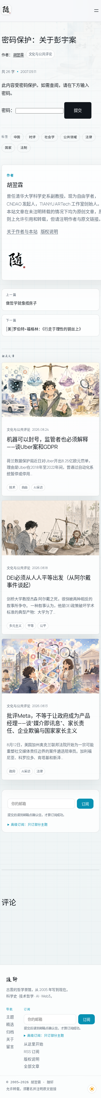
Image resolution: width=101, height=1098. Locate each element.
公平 (43, 626)
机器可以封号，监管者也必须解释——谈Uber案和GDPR (47, 442)
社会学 (50, 137)
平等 (30, 626)
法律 (88, 137)
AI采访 (38, 487)
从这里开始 (33, 1044)
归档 (10, 1031)
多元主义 (15, 626)
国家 (8, 148)
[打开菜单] (96, 10)
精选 (10, 1024)
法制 (23, 148)
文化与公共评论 (40, 54)
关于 (10, 1039)
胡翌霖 (18, 54)
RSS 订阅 (31, 1051)
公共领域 (70, 137)
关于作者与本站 (22, 231)
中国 (17, 137)
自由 (24, 487)
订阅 (85, 804)
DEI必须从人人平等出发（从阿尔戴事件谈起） (48, 581)
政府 (12, 771)
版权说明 (49, 231)
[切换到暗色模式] (92, 1089)
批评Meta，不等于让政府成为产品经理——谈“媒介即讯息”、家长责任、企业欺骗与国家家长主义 (48, 723)
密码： (9, 110)
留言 (10, 1046)
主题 (10, 1016)
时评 (32, 137)
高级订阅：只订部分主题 (29, 824)
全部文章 (31, 1066)
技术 (12, 487)
